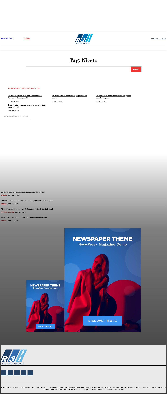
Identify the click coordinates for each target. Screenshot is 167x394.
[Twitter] (23, 372)
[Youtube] (30, 372)
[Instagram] (10, 372)
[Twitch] (17, 372)
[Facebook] (3, 372)
